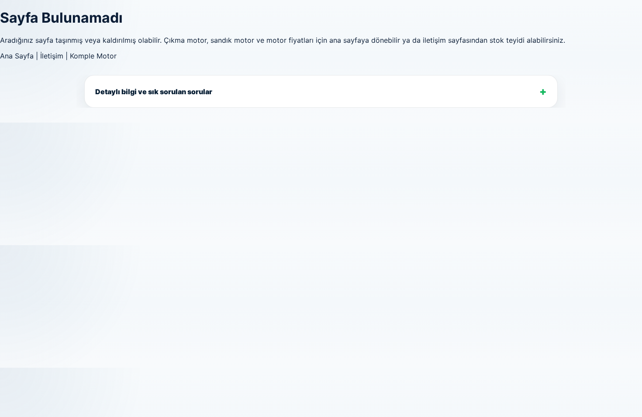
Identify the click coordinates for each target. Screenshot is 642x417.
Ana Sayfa (17, 55)
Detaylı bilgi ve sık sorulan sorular (153, 91)
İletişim (51, 55)
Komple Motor (93, 55)
